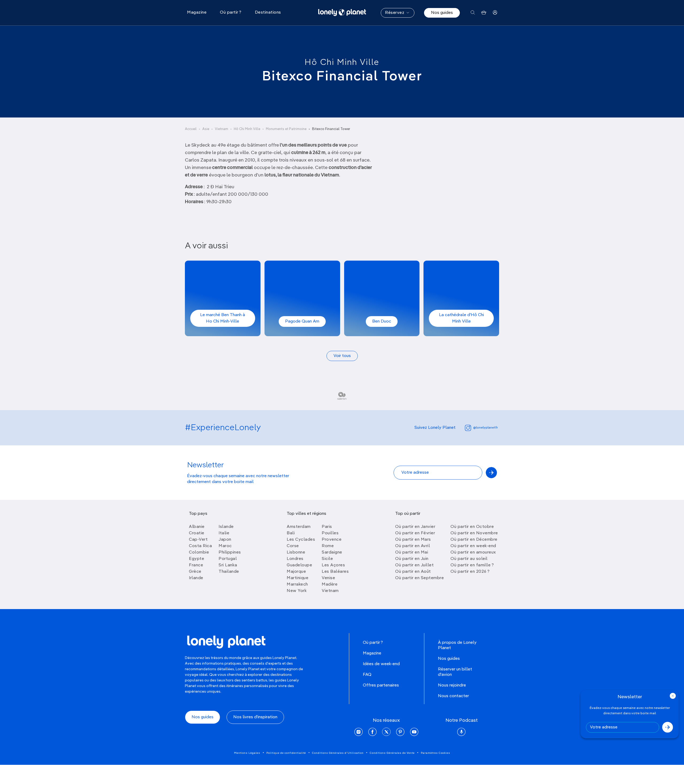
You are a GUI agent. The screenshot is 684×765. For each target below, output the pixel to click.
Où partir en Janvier (415, 527)
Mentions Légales (247, 753)
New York (297, 591)
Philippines (230, 552)
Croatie (196, 533)
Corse (293, 546)
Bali (291, 533)
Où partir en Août (413, 572)
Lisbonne (296, 552)
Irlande (196, 578)
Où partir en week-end (473, 546)
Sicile (327, 559)
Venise (328, 578)
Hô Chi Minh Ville (342, 62)
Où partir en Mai (411, 552)
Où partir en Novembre (474, 533)
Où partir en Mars (413, 540)
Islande (226, 527)
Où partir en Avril (412, 546)
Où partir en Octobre (472, 527)
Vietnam (221, 129)
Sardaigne (332, 552)
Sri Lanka (228, 565)
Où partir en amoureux (473, 552)
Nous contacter (453, 696)
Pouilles (330, 533)
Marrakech (297, 584)
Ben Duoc (381, 321)
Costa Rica (200, 546)
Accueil (191, 129)
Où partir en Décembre (474, 540)
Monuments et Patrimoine (286, 129)
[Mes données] (495, 12)
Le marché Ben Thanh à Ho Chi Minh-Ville (222, 318)
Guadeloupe (299, 565)
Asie (205, 129)
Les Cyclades (301, 540)
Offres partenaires (381, 685)
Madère (329, 584)
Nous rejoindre (452, 685)
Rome (328, 546)
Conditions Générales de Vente (392, 753)
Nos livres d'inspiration (255, 717)
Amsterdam (299, 527)
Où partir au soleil (469, 559)
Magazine (372, 653)
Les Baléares (335, 572)
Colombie (199, 552)
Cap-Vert (198, 540)
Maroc (225, 546)
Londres (295, 559)
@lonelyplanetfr (485, 427)
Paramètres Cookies (435, 753)
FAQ (367, 675)
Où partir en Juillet (414, 565)
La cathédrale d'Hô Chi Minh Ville (461, 318)
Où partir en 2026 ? (470, 572)
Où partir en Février (415, 533)
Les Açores (333, 565)
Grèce (195, 572)
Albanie (197, 527)
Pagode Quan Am (302, 321)
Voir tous (342, 356)
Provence (331, 540)
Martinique (297, 578)
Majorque (296, 572)
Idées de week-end (381, 664)
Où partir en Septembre (419, 578)
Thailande (229, 572)
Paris (327, 527)
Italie (224, 533)
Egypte (196, 559)
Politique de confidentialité (286, 753)
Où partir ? (373, 643)
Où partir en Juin (412, 559)
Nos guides (442, 13)
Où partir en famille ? (472, 565)
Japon (225, 540)
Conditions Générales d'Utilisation (338, 753)
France (196, 565)
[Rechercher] (473, 12)
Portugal (228, 559)
